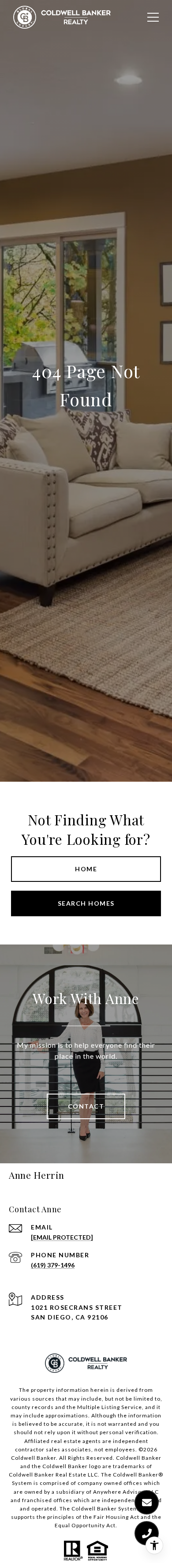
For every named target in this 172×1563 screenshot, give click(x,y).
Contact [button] (86, 1106)
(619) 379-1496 (53, 1265)
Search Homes (86, 903)
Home (86, 869)
